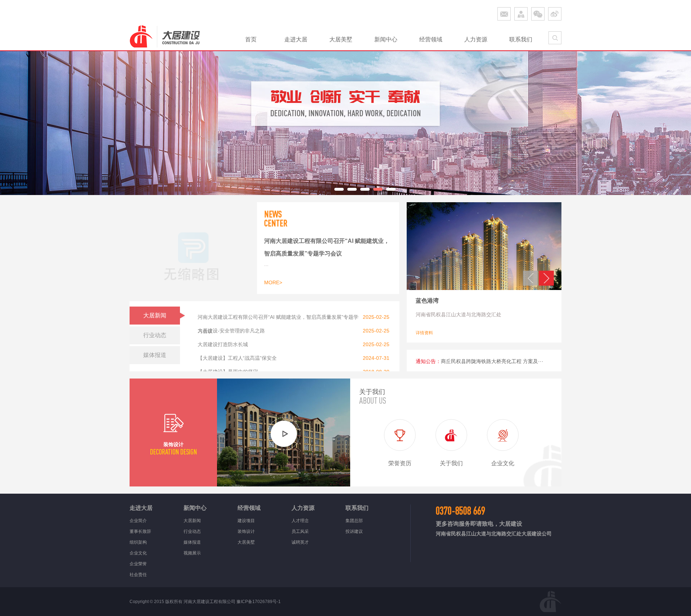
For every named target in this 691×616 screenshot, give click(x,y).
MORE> (273, 282)
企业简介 (138, 520)
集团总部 (354, 520)
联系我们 (520, 39)
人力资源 (475, 39)
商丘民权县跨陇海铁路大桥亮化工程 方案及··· (492, 361)
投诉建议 (354, 531)
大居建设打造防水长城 (223, 344)
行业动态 (192, 531)
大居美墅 (340, 39)
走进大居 (295, 39)
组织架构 (138, 542)
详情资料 (424, 333)
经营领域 (430, 39)
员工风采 (300, 531)
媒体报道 (192, 542)
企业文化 (138, 553)
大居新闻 (192, 520)
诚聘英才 (300, 542)
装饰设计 (246, 531)
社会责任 (138, 574)
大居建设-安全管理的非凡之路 (231, 331)
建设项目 (246, 520)
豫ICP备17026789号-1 (258, 601)
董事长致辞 (140, 531)
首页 (251, 39)
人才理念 (300, 520)
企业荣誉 (138, 563)
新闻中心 (385, 39)
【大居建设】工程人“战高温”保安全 (237, 358)
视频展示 (192, 553)
